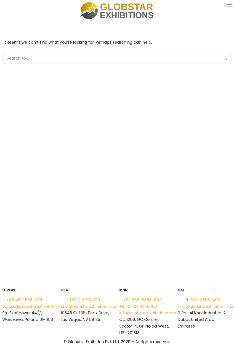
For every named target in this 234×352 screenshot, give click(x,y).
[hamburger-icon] (229, 3)
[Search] (225, 58)
